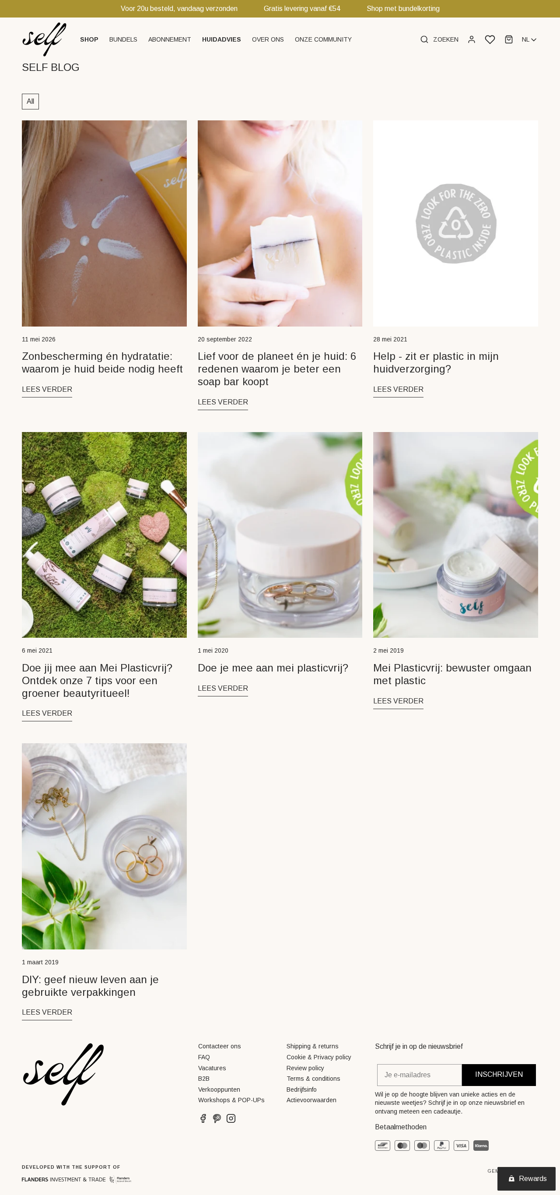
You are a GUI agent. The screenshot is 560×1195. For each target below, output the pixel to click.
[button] (90, 39)
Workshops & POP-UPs (231, 1100)
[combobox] (530, 39)
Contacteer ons (219, 1046)
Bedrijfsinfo (302, 1089)
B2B (204, 1078)
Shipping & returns (313, 1046)
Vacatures (212, 1068)
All (30, 101)
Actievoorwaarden (311, 1100)
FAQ (204, 1057)
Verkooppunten (219, 1089)
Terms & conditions (313, 1078)
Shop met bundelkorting (403, 8)
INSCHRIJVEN (499, 1074)
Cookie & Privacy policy (319, 1057)
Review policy (305, 1068)
